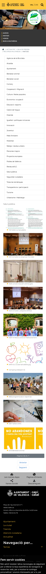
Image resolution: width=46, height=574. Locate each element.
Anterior (23, 463)
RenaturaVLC (12, 167)
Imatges (6, 36)
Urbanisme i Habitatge (15, 198)
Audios (5, 33)
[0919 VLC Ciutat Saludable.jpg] (23, 352)
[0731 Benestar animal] (23, 438)
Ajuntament (11, 69)
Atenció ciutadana (12, 533)
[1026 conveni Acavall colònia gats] (23, 271)
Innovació (10, 125)
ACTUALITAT (11, 49)
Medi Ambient (12, 136)
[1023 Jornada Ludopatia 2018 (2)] (23, 298)
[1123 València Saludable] (23, 217)
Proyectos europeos (14, 156)
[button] (23, 456)
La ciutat (7, 525)
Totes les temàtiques (15, 182)
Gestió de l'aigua (13, 110)
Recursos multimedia (12, 51)
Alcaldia (10, 63)
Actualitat (8, 537)
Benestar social (13, 79)
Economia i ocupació (15, 100)
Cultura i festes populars (16, 94)
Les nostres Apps (11, 477)
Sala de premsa (23, 49)
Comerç (10, 84)
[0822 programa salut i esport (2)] (23, 384)
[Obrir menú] (3, 5)
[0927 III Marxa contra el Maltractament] (23, 325)
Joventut (10, 131)
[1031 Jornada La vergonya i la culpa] (23, 244)
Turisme (10, 192)
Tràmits (7, 529)
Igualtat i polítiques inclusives (18, 120)
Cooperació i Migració (15, 89)
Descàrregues (34, 483)
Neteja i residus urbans (15, 146)
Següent (23, 467)
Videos (5, 38)
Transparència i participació (17, 187)
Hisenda (10, 115)
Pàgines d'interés (34, 477)
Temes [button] (6, 547)
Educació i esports (14, 105)
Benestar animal (13, 74)
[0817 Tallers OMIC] (23, 411)
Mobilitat (10, 141)
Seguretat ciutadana (15, 177)
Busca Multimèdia (10, 41)
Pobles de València (14, 161)
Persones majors (13, 151)
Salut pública (12, 172)
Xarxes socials (12, 483)
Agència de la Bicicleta (15, 58)
